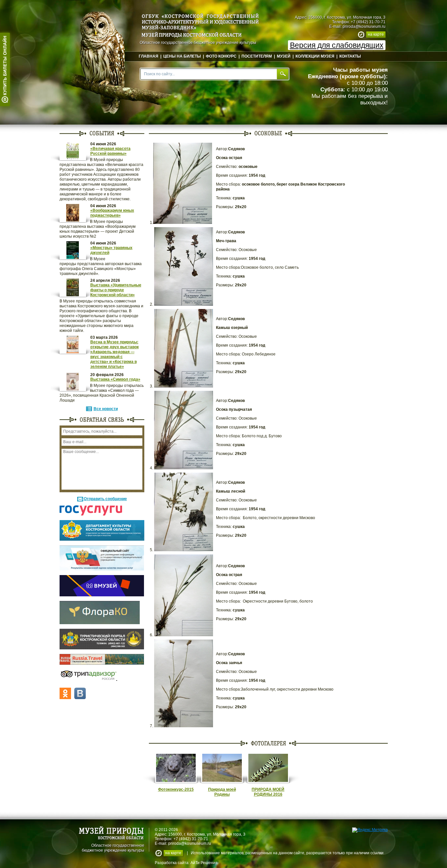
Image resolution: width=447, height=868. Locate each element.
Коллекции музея (314, 56)
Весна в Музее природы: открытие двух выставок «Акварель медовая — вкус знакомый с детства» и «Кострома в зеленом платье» (114, 354)
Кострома (196, 834)
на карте (376, 34)
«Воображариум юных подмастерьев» (112, 213)
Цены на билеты (182, 56)
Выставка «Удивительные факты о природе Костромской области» (115, 290)
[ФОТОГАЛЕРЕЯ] (268, 743)
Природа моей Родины (222, 792)
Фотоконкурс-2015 (176, 789)
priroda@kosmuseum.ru (364, 26)
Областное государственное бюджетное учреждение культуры (113, 847)
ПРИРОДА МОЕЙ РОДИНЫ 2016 (268, 792)
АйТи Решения (204, 862)
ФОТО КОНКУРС (221, 56)
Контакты (350, 56)
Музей (284, 56)
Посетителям (256, 56)
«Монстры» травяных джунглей (111, 250)
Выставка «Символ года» (115, 379)
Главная (148, 56)
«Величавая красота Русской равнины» (110, 151)
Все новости (106, 409)
